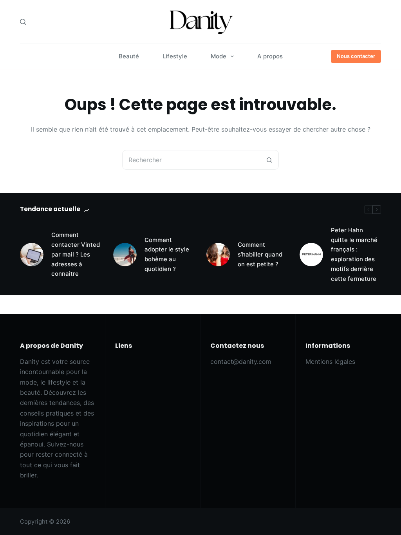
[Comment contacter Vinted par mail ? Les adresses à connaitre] (31, 254)
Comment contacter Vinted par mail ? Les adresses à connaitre (75, 254)
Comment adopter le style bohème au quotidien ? (167, 254)
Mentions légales (330, 361)
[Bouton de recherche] (269, 159)
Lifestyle (175, 56)
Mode (218, 56)
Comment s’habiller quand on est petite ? (260, 254)
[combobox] (191, 160)
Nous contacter (356, 56)
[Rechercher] (23, 22)
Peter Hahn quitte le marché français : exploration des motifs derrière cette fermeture (354, 254)
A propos (270, 56)
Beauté (129, 56)
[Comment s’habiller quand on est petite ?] (218, 254)
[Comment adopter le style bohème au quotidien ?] (125, 254)
